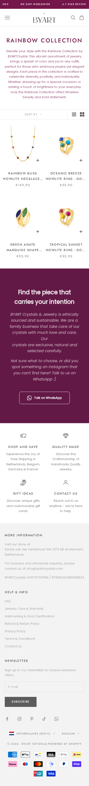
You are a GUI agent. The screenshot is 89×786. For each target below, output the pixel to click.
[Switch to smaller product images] (82, 114)
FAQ (8, 601)
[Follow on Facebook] (7, 718)
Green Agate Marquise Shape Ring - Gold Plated (23, 247)
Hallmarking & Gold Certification (29, 616)
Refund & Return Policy (22, 623)
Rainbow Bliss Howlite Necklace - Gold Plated (22, 176)
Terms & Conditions (20, 638)
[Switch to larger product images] (74, 114)
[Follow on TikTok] (44, 718)
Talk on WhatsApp (48, 398)
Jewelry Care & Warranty (24, 608)
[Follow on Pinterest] (31, 718)
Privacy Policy (15, 631)
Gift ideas (23, 493)
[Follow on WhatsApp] (56, 718)
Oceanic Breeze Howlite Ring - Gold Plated (66, 176)
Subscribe (21, 702)
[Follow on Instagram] (19, 718)
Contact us (65, 493)
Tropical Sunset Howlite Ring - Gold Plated (66, 247)
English (68, 733)
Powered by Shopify (65, 744)
